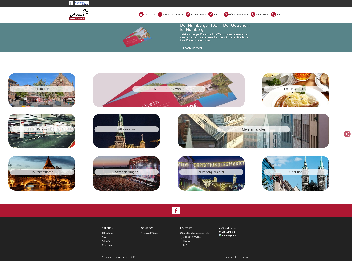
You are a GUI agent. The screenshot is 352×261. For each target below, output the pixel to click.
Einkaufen (149, 14)
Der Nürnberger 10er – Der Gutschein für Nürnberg (215, 27)
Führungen (107, 245)
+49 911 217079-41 (193, 237)
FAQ (185, 245)
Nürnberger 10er (238, 14)
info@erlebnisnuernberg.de (196, 233)
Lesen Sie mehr (192, 48)
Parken (217, 14)
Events (105, 237)
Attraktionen (198, 14)
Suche (280, 14)
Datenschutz (231, 257)
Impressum (245, 257)
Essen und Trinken (173, 14)
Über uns (187, 241)
